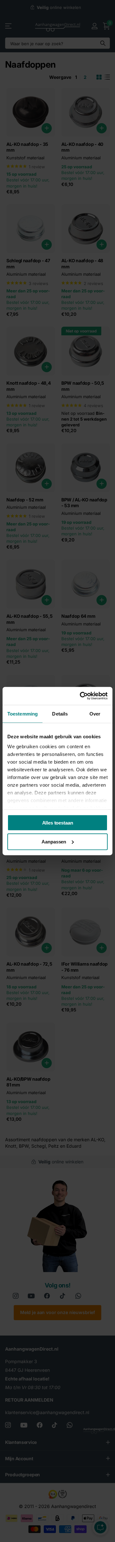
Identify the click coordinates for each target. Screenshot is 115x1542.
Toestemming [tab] (22, 713)
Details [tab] (60, 713)
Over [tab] (94, 713)
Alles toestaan (57, 822)
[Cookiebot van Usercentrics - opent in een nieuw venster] (81, 696)
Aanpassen (54, 841)
